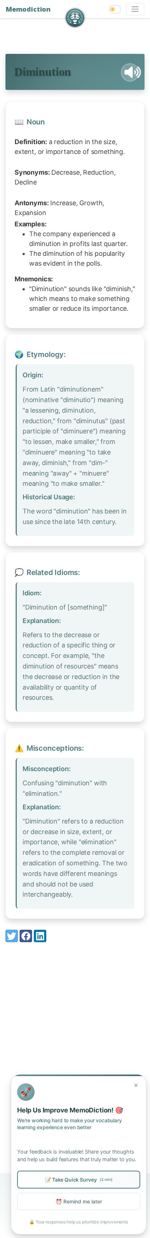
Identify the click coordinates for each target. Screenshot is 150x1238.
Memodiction (28, 9)
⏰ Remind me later (79, 1201)
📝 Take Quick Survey (78, 1180)
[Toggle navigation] (135, 9)
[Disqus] (75, 1044)
